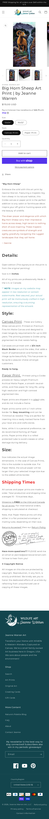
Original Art (11, 686)
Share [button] (8, 174)
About (8, 726)
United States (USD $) (23, 785)
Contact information (25, 813)
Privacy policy (17, 809)
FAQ (7, 720)
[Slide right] (46, 76)
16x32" (21, 122)
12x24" (8, 122)
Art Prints (10, 680)
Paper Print (31, 133)
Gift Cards (10, 698)
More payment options (24, 167)
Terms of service (33, 809)
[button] (3, 12)
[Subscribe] (41, 754)
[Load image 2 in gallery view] (24, 75)
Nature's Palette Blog (16, 714)
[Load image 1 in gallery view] (12, 75)
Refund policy (40, 805)
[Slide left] (3, 76)
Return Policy (39, 527)
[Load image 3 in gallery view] (36, 75)
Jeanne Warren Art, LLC (20, 804)
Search (8, 674)
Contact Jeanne (13, 732)
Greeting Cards (12, 692)
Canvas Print (11, 133)
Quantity (6, 139)
